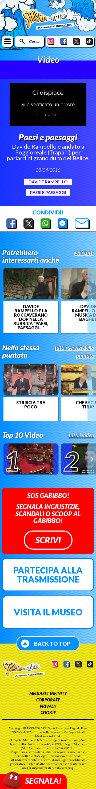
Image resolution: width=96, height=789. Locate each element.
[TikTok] (89, 41)
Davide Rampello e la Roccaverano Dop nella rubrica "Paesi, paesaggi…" (30, 317)
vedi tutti (84, 252)
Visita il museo (48, 612)
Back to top (52, 643)
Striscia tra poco (31, 404)
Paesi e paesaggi (48, 192)
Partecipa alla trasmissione (48, 574)
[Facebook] (63, 41)
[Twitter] (76, 41)
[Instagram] (50, 41)
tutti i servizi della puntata (74, 351)
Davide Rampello (48, 181)
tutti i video (81, 435)
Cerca (34, 41)
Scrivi (48, 540)
